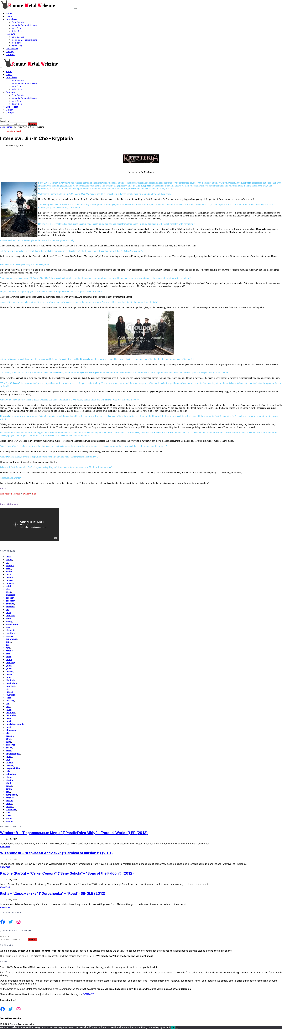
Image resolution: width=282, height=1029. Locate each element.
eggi (8, 627)
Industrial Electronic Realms (24, 25)
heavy (9, 674)
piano (9, 750)
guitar (9, 668)
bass (8, 574)
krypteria (10, 694)
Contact (10, 54)
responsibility (13, 768)
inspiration (11, 683)
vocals (9, 818)
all (7, 562)
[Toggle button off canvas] (75, 8)
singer (9, 777)
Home (9, 13)
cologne (10, 603)
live (7, 703)
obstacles (11, 730)
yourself (10, 821)
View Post (5, 846)
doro (8, 612)
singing (10, 780)
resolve (9, 765)
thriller (9, 800)
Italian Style (17, 31)
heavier (9, 671)
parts (8, 742)
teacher (10, 797)
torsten (9, 806)
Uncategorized (7, 127)
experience (11, 639)
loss (8, 706)
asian (8, 568)
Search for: (5, 121)
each (8, 618)
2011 (8, 556)
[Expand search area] (1, 118)
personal (10, 744)
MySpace (4, 493)
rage (8, 759)
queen (9, 756)
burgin (9, 580)
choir (8, 592)
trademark (11, 809)
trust (8, 815)
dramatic (10, 615)
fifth (8, 653)
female (9, 650)
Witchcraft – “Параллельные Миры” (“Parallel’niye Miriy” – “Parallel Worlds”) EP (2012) (74, 833)
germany (10, 662)
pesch (9, 747)
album (9, 559)
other (8, 739)
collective (11, 598)
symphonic (11, 794)
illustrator (11, 680)
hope (8, 677)
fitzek (8, 656)
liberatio (10, 700)
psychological (13, 753)
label (8, 697)
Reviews (10, 33)
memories (11, 715)
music (9, 721)
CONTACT (88, 994)
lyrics (8, 709)
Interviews (11, 19)
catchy (9, 586)
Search (32, 124)
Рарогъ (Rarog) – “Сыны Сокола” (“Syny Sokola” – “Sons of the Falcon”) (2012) (67, 873)
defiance (10, 606)
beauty (9, 577)
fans (8, 647)
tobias (9, 803)
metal (8, 718)
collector (10, 600)
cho (8, 589)
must (8, 727)
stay (8, 791)
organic (10, 736)
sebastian (11, 774)
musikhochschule (15, 724)
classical (10, 595)
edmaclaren (12, 624)
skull (8, 783)
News (9, 16)
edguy (9, 621)
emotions (10, 633)
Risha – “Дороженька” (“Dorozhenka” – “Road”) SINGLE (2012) (52, 893)
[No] (177, 1028)
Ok (173, 1027)
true (8, 812)
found (9, 659)
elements (10, 630)
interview (10, 686)
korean (9, 692)
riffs (8, 771)
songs (9, 786)
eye (7, 645)
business (10, 583)
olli (7, 733)
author (9, 571)
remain (9, 762)
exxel (8, 642)
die (7, 609)
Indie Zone (16, 28)
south (9, 789)
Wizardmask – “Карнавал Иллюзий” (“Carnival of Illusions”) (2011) (56, 853)
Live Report (12, 48)
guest (9, 665)
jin (7, 689)
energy (9, 636)
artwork (10, 565)
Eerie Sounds (18, 22)
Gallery (10, 51)
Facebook (15, 493)
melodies (10, 712)
